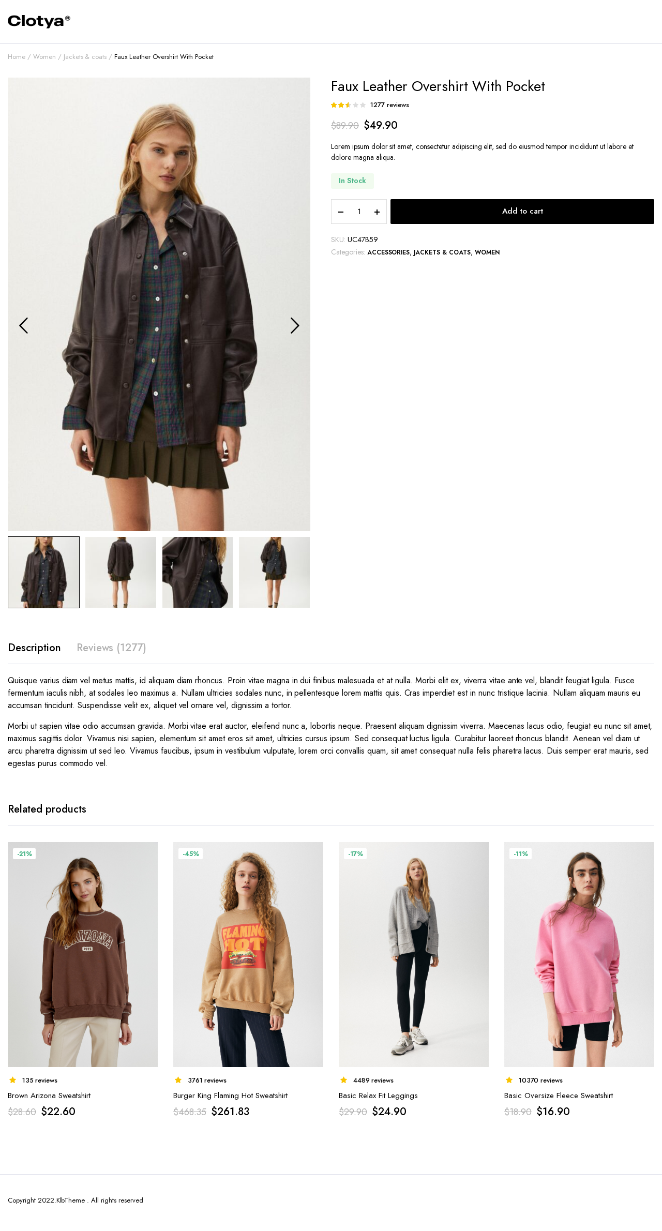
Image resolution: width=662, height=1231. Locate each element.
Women (44, 57)
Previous (23, 325)
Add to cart (522, 211)
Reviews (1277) (112, 647)
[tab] (34, 648)
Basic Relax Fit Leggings (378, 1095)
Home (16, 57)
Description (34, 647)
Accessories (388, 252)
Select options (480, 856)
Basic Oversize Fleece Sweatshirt (558, 1095)
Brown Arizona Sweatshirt (49, 1095)
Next (294, 325)
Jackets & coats (85, 57)
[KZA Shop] (39, 22)
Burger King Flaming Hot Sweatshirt (230, 1095)
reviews (389, 105)
